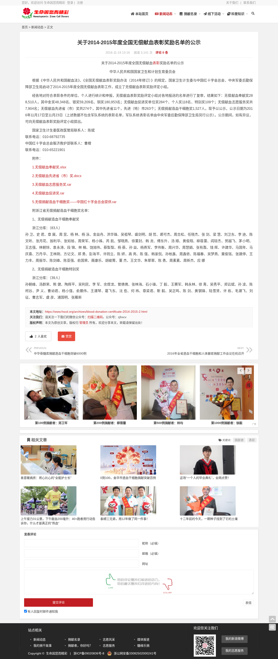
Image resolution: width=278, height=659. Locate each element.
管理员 (83, 322)
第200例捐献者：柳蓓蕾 (104, 423)
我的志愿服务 (234, 650)
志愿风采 (109, 639)
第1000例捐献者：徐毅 (221, 423)
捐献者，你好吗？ (80, 645)
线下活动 (214, 14)
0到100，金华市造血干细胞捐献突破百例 (128, 478)
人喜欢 (40, 336)
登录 (70, 2)
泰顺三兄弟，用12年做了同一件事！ (124, 519)
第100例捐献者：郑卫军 (45, 423)
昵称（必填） (151, 543)
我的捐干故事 (42, 645)
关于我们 (232, 2)
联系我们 (249, 2)
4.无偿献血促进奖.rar (48, 193)
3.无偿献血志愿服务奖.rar (51, 184)
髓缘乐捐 (143, 645)
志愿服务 (109, 645)
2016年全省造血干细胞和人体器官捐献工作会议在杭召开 (205, 351)
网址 (145, 563)
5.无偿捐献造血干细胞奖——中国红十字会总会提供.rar (74, 202)
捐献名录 (190, 14)
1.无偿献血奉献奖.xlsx (49, 167)
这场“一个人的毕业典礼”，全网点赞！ (205, 478)
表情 (248, 603)
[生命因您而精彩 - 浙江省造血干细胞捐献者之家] (46, 17)
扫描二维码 (95, 317)
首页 (25, 27)
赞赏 (69, 336)
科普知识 (237, 14)
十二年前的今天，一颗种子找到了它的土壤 (209, 519)
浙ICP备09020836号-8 (88, 653)
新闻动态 (165, 14)
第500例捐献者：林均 (162, 423)
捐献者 (239, 440)
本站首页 (141, 14)
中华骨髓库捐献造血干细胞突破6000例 (60, 351)
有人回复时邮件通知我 (43, 611)
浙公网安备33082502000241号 (135, 653)
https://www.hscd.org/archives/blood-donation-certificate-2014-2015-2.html (96, 311)
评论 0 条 (162, 52)
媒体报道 (143, 639)
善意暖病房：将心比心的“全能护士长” (46, 478)
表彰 (156, 63)
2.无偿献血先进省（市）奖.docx (56, 176)
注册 (80, 2)
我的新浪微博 (234, 638)
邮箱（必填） (151, 553)
